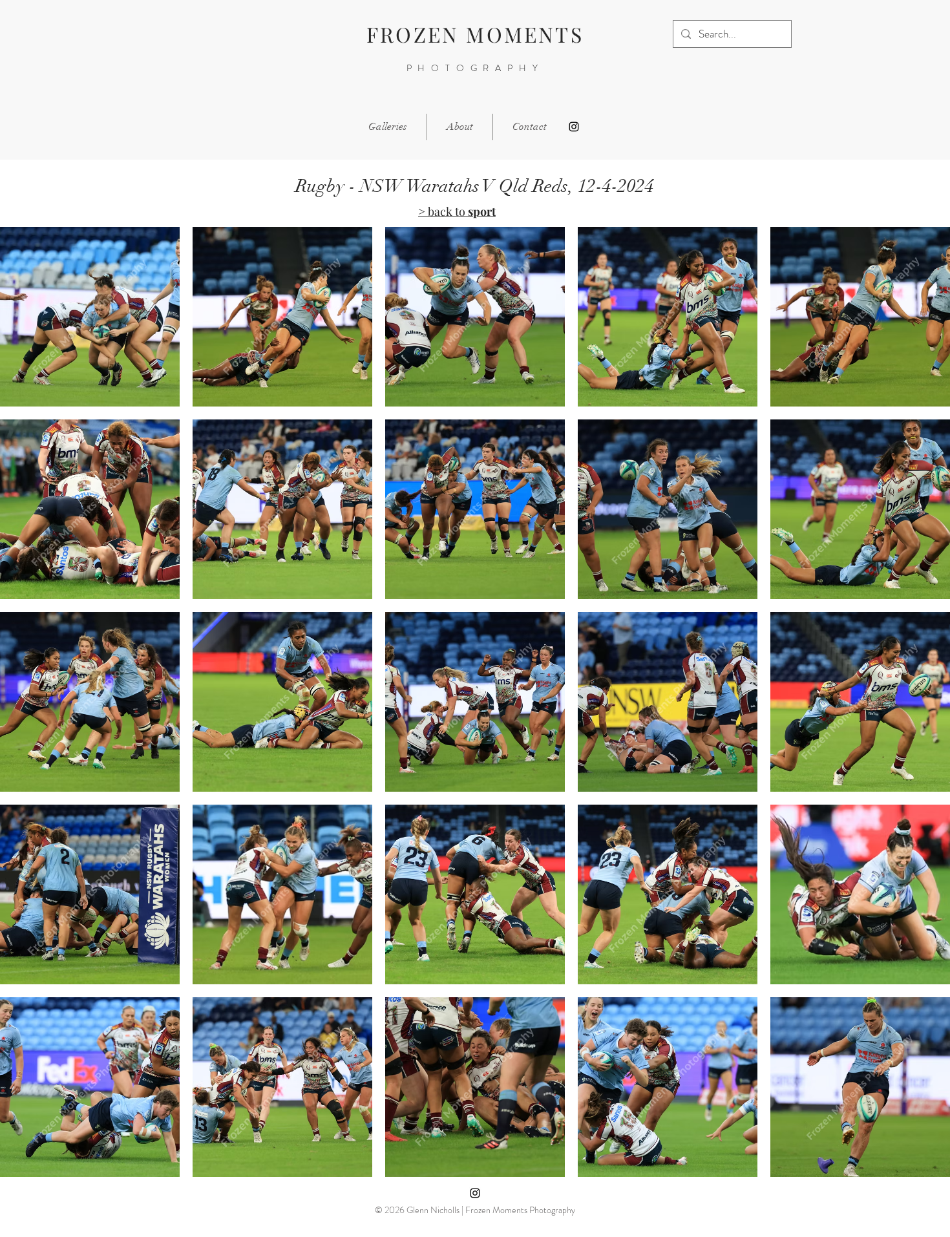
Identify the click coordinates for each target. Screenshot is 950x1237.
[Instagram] (573, 126)
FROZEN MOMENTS (475, 34)
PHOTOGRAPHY (475, 67)
